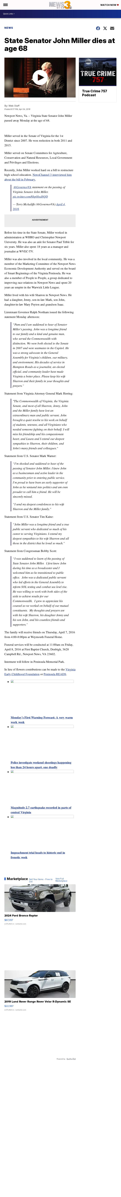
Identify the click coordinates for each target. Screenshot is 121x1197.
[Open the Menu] (5, 5)
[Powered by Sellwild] (71, 1059)
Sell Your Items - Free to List (40, 880)
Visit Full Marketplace (61, 880)
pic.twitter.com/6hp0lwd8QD (30, 196)
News (8, 27)
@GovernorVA (22, 187)
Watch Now (108, 4)
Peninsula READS (55, 674)
